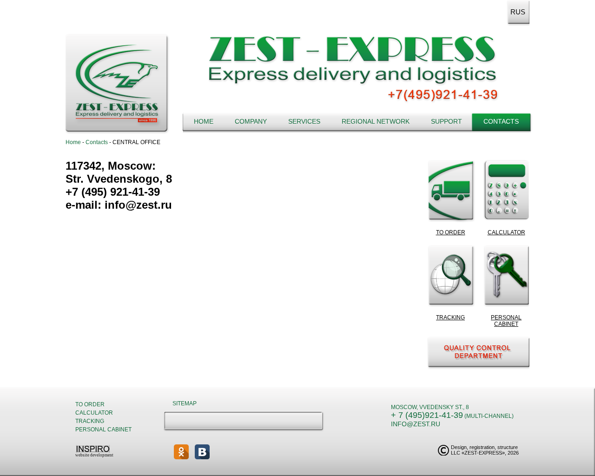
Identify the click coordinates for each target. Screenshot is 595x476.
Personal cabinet (103, 429)
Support (446, 121)
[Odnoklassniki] (181, 451)
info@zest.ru (415, 424)
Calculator (94, 413)
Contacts (501, 121)
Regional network (376, 121)
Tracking (89, 421)
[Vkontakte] (202, 451)
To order (90, 404)
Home (203, 121)
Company (251, 121)
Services (304, 121)
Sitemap (184, 403)
